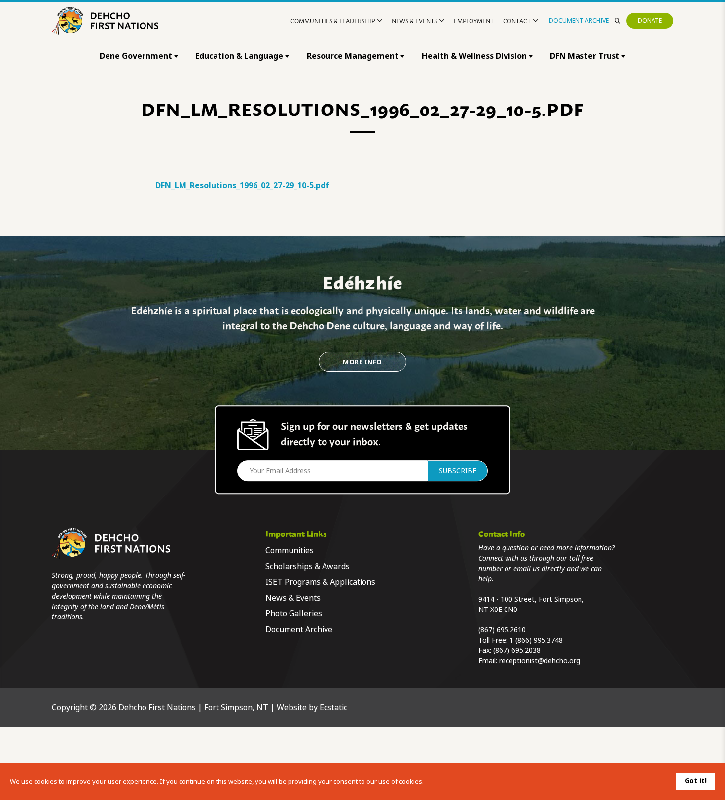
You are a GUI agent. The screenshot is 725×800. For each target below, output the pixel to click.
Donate (650, 20)
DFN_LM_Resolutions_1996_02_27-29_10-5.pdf (242, 185)
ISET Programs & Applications (320, 582)
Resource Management (353, 56)
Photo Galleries (293, 613)
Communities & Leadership (332, 20)
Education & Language (239, 56)
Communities (289, 550)
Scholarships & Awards (307, 566)
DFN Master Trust (584, 56)
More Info (362, 362)
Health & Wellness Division (474, 56)
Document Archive (579, 21)
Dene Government (136, 56)
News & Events (414, 20)
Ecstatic (333, 707)
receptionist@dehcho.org (539, 661)
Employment (474, 20)
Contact (517, 20)
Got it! (696, 781)
